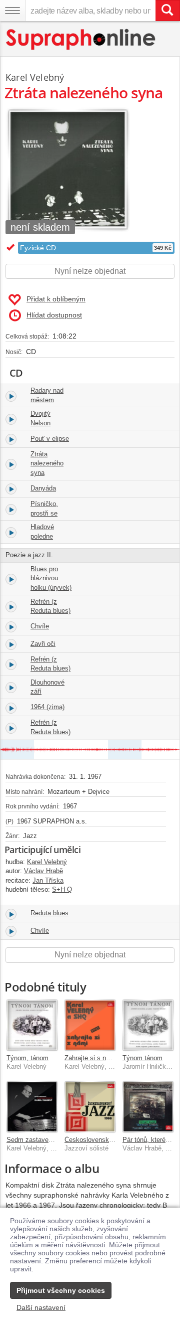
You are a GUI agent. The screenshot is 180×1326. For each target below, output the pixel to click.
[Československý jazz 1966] (90, 1106)
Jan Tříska (48, 880)
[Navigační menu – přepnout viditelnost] (12, 10)
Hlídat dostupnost (54, 315)
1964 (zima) (47, 707)
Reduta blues (49, 913)
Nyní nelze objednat (90, 271)
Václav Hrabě (43, 871)
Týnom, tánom (27, 1058)
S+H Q (62, 889)
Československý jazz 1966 (103, 1139)
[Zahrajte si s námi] (90, 1025)
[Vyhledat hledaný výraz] (167, 10)
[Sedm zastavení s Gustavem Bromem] (32, 1106)
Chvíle (39, 626)
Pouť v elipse (49, 438)
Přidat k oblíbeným (56, 299)
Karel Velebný (35, 77)
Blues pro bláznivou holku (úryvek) (51, 578)
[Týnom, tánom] (32, 1025)
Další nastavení (41, 1307)
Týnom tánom (142, 1058)
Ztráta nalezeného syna (47, 463)
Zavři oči (43, 643)
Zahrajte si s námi (90, 1058)
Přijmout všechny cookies (60, 1290)
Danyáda (43, 488)
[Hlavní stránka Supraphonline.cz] (81, 39)
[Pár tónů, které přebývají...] (148, 1106)
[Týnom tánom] (148, 1025)
